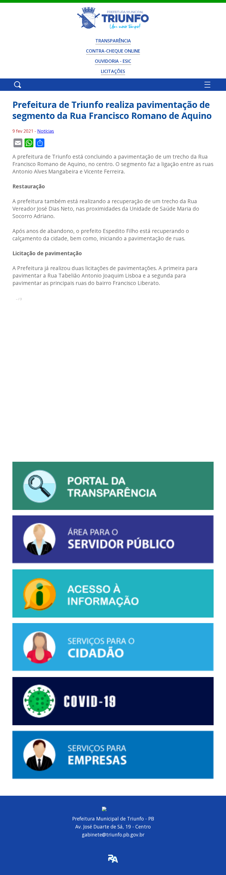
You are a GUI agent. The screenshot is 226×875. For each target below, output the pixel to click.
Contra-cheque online (113, 51)
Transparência (113, 41)
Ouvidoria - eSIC (113, 61)
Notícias (45, 131)
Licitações (113, 71)
